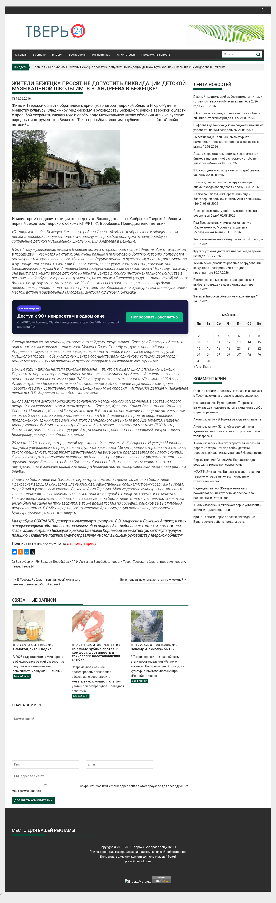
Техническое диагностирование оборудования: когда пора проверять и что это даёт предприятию (227, 267)
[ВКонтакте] (14, 552)
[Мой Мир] (26, 552)
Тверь (16, 566)
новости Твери (121, 561)
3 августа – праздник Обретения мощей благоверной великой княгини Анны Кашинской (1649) (227, 198)
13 (239, 342)
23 (199, 354)
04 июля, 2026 (25, 645)
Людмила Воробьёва (94, 561)
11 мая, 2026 (141, 645)
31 (208, 361)
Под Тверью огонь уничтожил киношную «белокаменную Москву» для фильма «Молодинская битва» (222, 227)
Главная (20, 54)
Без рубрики (57, 67)
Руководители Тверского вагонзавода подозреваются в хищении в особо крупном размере (227, 407)
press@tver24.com (138, 861)
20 (239, 348)
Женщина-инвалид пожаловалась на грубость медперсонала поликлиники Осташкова (223, 493)
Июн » (207, 366)
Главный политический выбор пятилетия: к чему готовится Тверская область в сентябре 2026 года (227, 101)
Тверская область (145, 561)
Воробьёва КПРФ (65, 561)
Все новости (77, 54)
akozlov (42, 645)
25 (218, 354)
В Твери (57, 54)
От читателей (126, 54)
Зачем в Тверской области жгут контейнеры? (225, 296)
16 (199, 348)
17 (208, 348)
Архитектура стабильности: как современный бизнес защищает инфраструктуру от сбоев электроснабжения (225, 158)
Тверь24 (28, 566)
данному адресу (81, 543)
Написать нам (101, 54)
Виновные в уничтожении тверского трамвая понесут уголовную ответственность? (226, 476)
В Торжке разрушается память (240, 419)
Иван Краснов (105, 645)
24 (208, 354)
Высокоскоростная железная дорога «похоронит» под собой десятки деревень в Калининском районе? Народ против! (228, 447)
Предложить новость (155, 54)
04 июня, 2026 (84, 645)
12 (229, 342)
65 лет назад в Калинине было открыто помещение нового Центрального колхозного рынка (226, 141)
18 (218, 348)
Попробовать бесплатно (154, 317)
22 (259, 348)
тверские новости (172, 561)
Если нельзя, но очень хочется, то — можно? (151, 579)
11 (218, 342)
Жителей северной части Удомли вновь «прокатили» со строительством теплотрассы (226, 431)
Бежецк (46, 561)
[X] (32, 552)
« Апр (197, 366)
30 (199, 361)
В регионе (39, 54)
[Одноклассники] (20, 552)
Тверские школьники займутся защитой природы (228, 239)
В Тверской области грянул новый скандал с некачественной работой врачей (46, 582)
